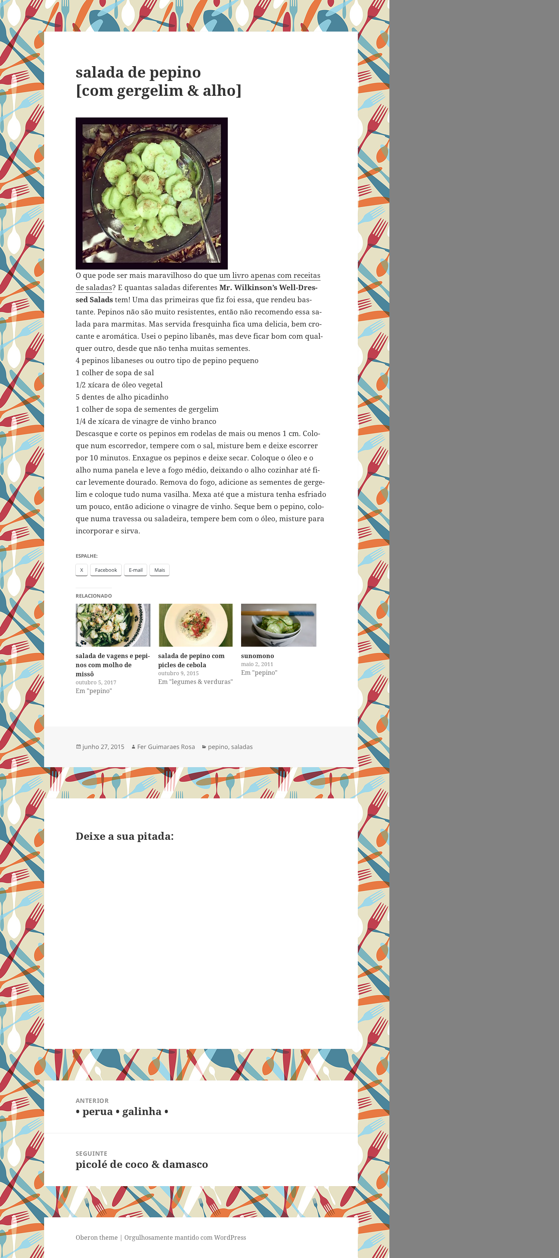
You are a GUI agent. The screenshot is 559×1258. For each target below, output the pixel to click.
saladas (242, 746)
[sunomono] (278, 625)
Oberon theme (97, 1237)
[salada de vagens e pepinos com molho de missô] (113, 625)
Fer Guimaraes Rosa (166, 746)
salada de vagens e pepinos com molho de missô (113, 665)
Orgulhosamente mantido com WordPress (185, 1237)
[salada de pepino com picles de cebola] (195, 625)
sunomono (257, 656)
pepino (218, 746)
